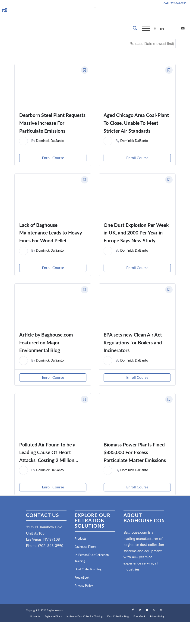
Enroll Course (53, 158)
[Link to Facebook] (155, 28)
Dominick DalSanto (50, 141)
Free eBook (82, 577)
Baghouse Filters (85, 546)
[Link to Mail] (182, 28)
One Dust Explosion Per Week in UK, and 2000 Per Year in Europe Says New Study (136, 233)
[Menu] (143, 28)
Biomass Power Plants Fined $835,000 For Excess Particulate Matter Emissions (135, 452)
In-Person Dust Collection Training (92, 558)
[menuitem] (132, 28)
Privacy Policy (84, 585)
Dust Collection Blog (88, 569)
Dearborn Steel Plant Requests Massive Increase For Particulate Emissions (52, 123)
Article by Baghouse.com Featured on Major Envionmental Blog (46, 343)
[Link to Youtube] (168, 28)
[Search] (132, 28)
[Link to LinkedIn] (161, 28)
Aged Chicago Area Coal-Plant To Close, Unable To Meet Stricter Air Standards (136, 123)
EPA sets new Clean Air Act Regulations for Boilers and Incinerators (133, 343)
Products (80, 538)
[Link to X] (175, 28)
